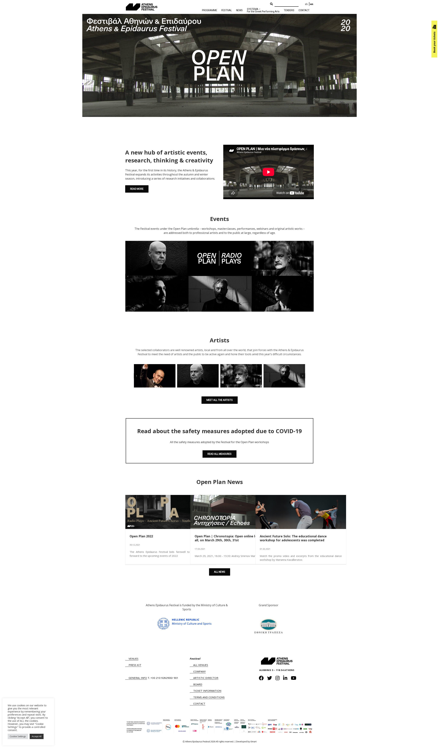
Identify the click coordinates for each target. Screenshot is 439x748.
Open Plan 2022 (141, 536)
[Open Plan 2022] (170, 512)
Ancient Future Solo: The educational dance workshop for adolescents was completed (293, 538)
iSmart (253, 741)
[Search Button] (271, 4)
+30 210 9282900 (161, 678)
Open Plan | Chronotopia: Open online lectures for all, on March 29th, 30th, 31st (233, 538)
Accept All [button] (36, 736)
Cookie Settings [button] (18, 736)
